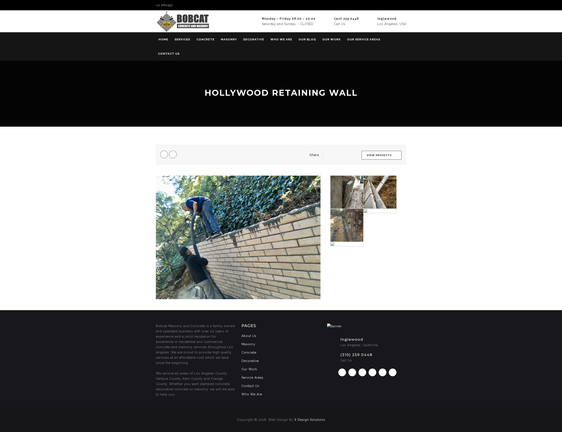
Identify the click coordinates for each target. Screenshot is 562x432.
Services (182, 39)
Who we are (281, 39)
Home (163, 39)
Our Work (331, 39)
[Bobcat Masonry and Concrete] (196, 21)
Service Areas (252, 377)
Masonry (229, 39)
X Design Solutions (309, 419)
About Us (248, 336)
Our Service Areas (363, 39)
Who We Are (251, 394)
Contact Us (169, 53)
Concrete (205, 39)
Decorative (253, 39)
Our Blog (307, 39)
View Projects (379, 155)
